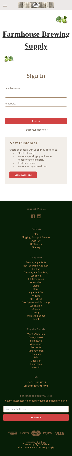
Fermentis (36, 347)
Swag (36, 312)
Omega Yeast (36, 337)
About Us (36, 240)
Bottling (36, 269)
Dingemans (36, 364)
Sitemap (36, 247)
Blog (36, 234)
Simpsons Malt (36, 351)
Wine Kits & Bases (36, 315)
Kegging (36, 295)
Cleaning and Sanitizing (36, 272)
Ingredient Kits (36, 292)
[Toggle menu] (5, 5)
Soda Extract (36, 305)
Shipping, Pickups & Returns (36, 237)
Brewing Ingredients (36, 262)
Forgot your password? (36, 130)
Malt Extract (36, 299)
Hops (36, 289)
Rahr (36, 357)
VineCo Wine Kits (36, 334)
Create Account (23, 174)
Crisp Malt (36, 361)
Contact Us (36, 244)
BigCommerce (42, 444)
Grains (36, 285)
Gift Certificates (36, 279)
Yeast (36, 319)
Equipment (36, 275)
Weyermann (36, 344)
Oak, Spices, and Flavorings (36, 302)
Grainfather (36, 282)
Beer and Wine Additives (36, 265)
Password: (10, 103)
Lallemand (36, 354)
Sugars (36, 309)
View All (36, 367)
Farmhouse (36, 340)
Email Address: (12, 88)
